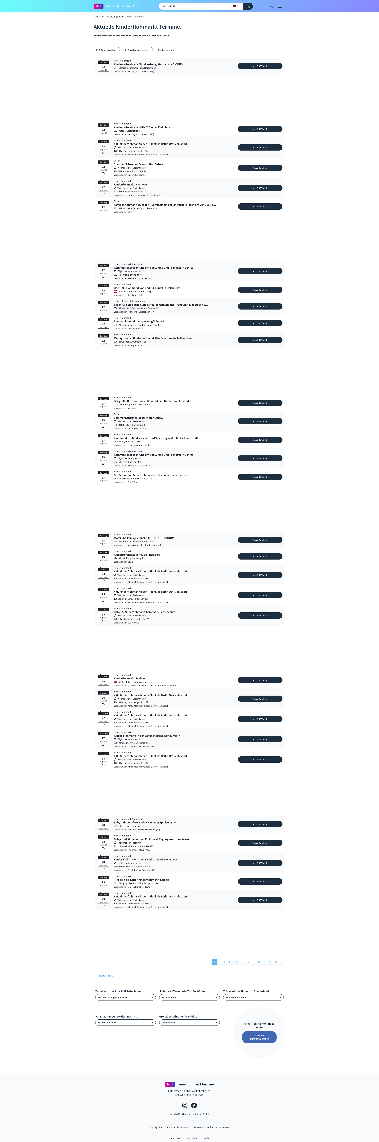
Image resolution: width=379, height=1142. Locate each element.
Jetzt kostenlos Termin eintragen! (151, 35)
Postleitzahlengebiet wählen (113, 997)
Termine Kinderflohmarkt (259, 1037)
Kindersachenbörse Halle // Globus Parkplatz (142, 127)
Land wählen (168, 1022)
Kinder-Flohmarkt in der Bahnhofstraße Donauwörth (147, 735)
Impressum (177, 1137)
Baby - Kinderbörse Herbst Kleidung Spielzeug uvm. (146, 822)
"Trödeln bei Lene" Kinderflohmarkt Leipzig (141, 879)
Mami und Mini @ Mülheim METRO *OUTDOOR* (144, 538)
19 (270, 961)
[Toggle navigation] (280, 6)
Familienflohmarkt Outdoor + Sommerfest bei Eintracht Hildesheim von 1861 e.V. (165, 204)
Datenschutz (194, 1137)
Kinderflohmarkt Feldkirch (130, 678)
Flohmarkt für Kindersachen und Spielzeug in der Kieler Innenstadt (156, 438)
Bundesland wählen (236, 997)
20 (276, 961)
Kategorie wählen (107, 1022)
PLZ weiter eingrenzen (136, 49)
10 (259, 961)
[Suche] (248, 6)
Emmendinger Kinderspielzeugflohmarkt (140, 321)
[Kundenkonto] (271, 6)
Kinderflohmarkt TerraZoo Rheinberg (137, 554)
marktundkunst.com (177, 1127)
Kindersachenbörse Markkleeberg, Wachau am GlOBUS (148, 64)
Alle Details (260, 66)
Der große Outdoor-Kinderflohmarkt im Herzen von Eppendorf (153, 401)
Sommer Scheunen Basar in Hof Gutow (138, 164)
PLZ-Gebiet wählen (105, 49)
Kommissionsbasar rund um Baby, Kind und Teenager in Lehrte (153, 267)
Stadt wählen (169, 997)
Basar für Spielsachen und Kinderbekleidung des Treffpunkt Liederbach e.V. (161, 304)
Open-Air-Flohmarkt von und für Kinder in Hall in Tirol (147, 288)
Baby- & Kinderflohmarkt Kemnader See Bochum (144, 612)
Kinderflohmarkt (167, 49)
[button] (210, 962)
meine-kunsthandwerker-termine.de (211, 1127)
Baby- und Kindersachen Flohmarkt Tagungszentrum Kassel (152, 839)
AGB (207, 1137)
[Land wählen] (236, 6)
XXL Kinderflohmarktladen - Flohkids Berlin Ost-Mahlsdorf (150, 144)
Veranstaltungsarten (112, 16)
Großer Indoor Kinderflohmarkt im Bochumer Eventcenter (150, 475)
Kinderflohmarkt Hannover (131, 184)
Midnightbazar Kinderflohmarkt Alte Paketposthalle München (153, 338)
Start (96, 16)
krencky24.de (155, 1127)
